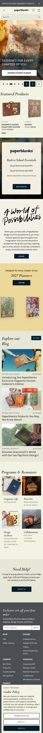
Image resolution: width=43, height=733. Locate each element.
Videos (26, 647)
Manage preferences (21, 716)
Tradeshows (28, 675)
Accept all (21, 728)
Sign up (36, 628)
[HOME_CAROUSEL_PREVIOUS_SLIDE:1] (26, 84)
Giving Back (8, 675)
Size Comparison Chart (30, 652)
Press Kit (7, 668)
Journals (28, 122)
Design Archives (30, 643)
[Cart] (39, 10)
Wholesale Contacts (31, 679)
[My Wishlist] (33, 10)
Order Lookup (8, 643)
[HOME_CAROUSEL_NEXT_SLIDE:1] (32, 84)
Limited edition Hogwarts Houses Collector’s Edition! (19, 3)
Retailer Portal (29, 668)
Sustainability (9, 672)
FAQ (4, 639)
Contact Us (22, 589)
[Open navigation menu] (4, 10)
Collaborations (29, 639)
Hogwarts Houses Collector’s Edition (10, 125)
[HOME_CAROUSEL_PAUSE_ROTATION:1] (39, 84)
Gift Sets (4, 122)
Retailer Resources (31, 672)
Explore (21, 256)
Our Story (7, 664)
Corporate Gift (29, 664)
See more (36, 338)
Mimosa (28, 124)
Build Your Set (21, 187)
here (5, 577)
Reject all (21, 722)
